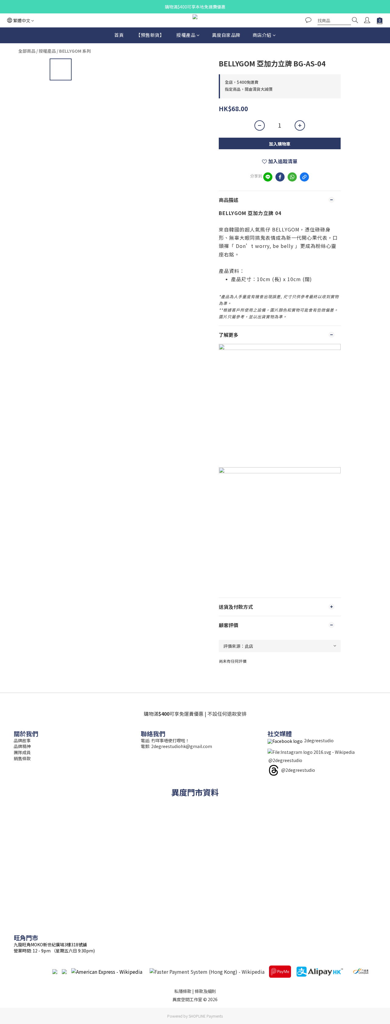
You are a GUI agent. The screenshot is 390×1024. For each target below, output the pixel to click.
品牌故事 (22, 740)
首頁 (119, 35)
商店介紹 (262, 35)
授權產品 (185, 35)
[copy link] (304, 177)
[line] (267, 177)
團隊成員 (22, 752)
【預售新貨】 (150, 35)
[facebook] (280, 177)
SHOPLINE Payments (206, 1016)
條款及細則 (205, 991)
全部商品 (26, 51)
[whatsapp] (292, 177)
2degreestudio (319, 740)
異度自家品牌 (226, 35)
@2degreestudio (285, 760)
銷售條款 (22, 758)
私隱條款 (182, 991)
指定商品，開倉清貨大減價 (248, 89)
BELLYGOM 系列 (75, 51)
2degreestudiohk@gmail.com (181, 746)
